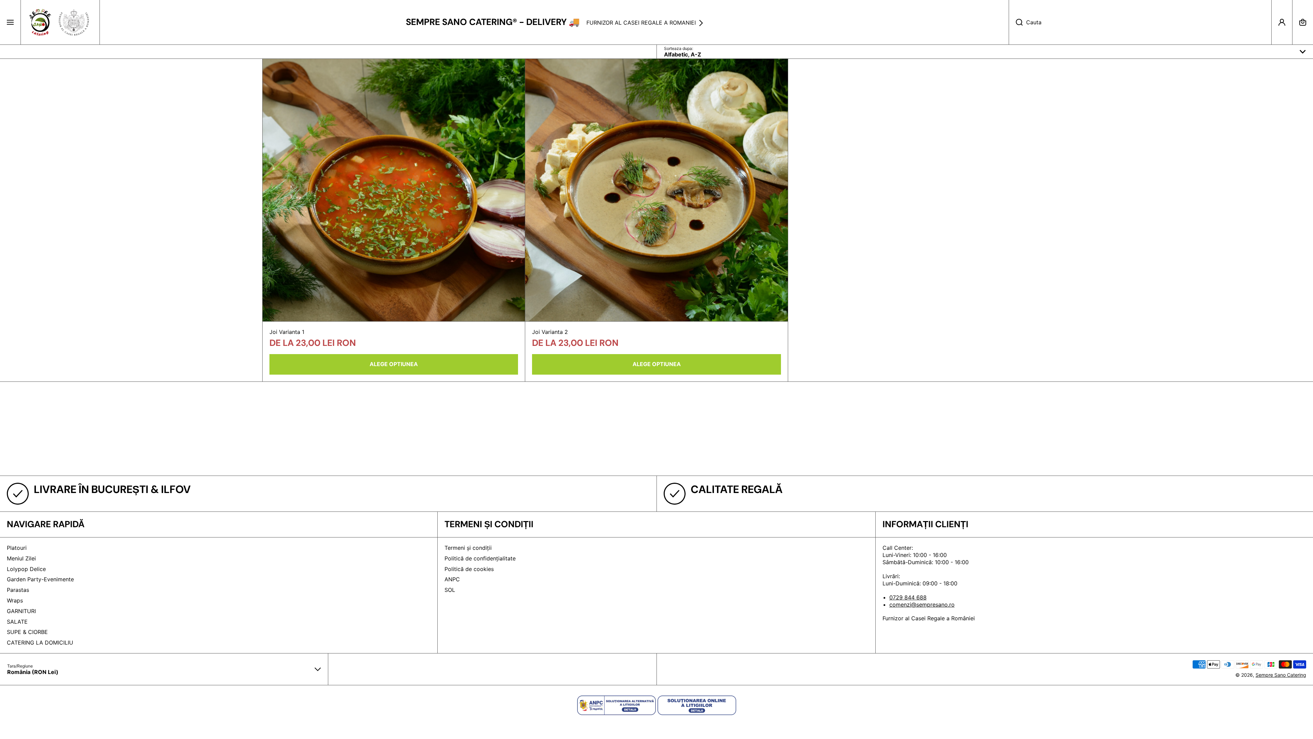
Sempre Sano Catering (1281, 675)
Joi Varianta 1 (286, 331)
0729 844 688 (908, 597)
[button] (1302, 22)
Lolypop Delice (26, 569)
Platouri (17, 547)
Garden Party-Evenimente (40, 579)
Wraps (15, 600)
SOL (450, 589)
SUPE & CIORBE (27, 631)
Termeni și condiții (468, 547)
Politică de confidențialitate (480, 558)
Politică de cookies (469, 569)
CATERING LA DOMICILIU (40, 642)
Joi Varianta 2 (550, 331)
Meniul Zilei (21, 558)
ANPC (452, 579)
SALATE (17, 621)
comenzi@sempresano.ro (922, 604)
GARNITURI (21, 611)
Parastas (18, 589)
